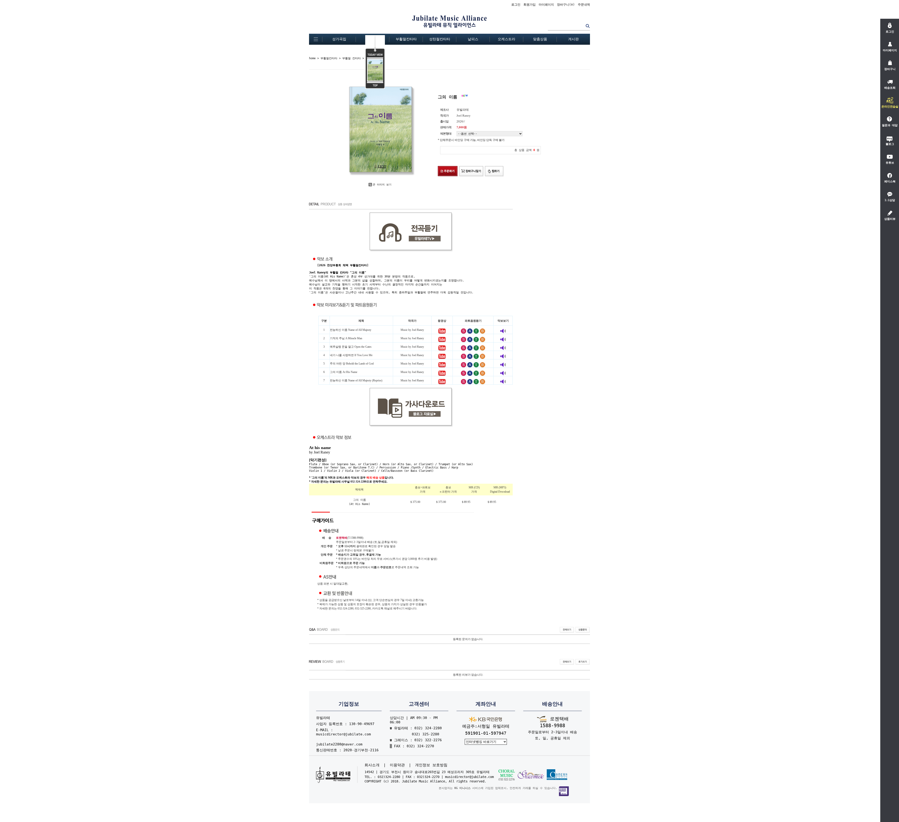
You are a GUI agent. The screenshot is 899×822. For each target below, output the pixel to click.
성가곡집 (339, 39)
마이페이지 (546, 4)
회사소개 (372, 765)
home (312, 58)
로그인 (515, 4)
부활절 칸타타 (351, 58)
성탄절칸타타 (439, 39)
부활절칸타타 (406, 39)
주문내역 (584, 4)
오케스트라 (506, 39)
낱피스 (473, 39)
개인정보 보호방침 (431, 765)
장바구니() (566, 4)
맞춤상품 (540, 39)
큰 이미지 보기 (382, 184)
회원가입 (529, 4)
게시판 (573, 39)
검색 (587, 26)
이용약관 (397, 765)
